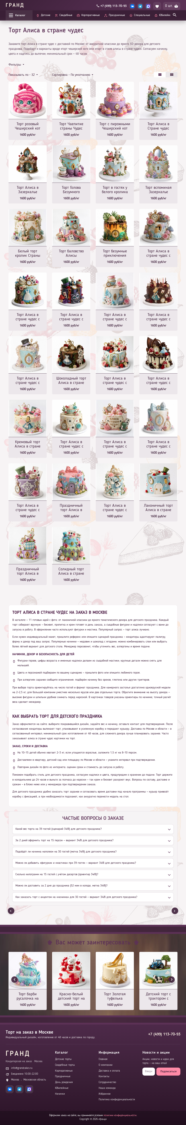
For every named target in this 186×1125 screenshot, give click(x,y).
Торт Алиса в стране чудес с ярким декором (158, 253)
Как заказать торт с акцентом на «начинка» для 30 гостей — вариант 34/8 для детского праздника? (76, 897)
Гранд (15, 5)
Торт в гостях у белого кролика (115, 190)
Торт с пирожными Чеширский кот (114, 126)
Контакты (104, 1076)
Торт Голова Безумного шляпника (71, 190)
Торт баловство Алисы (71, 253)
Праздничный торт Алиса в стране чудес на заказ (71, 508)
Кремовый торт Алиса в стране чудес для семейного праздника (28, 444)
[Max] (148, 6)
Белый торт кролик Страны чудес (27, 253)
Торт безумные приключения (115, 253)
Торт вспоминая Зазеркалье (158, 190)
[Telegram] (140, 6)
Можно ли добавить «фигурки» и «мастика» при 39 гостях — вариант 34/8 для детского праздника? (75, 863)
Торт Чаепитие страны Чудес (71, 126)
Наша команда (107, 1088)
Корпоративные (64, 1071)
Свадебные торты (65, 1065)
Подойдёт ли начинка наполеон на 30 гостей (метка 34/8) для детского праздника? (65, 851)
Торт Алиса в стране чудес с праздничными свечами (158, 317)
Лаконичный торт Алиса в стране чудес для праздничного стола (158, 508)
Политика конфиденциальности (117, 1099)
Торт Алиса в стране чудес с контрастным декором (71, 317)
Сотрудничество (107, 1082)
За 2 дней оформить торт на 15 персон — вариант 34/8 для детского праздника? (64, 840)
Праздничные (62, 1076)
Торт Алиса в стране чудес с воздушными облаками (115, 508)
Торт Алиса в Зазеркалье (28, 190)
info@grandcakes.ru (22, 1068)
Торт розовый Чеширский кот (27, 126)
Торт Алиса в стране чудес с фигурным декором (28, 317)
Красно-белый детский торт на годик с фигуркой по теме (71, 996)
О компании (105, 1065)
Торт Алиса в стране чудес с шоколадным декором (158, 380)
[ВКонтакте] (132, 6)
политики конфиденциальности (120, 1115)
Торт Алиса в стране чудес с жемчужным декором (28, 380)
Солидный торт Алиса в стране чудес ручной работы (71, 571)
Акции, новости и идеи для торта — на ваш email (158, 1061)
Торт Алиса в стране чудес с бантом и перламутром (158, 444)
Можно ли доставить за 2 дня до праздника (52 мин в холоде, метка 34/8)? (61, 885)
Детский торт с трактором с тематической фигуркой (158, 996)
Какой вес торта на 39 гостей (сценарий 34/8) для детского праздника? (58, 829)
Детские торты (63, 1059)
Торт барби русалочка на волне (28, 996)
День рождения (64, 1082)
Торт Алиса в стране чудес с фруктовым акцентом (115, 380)
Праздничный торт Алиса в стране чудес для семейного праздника (27, 571)
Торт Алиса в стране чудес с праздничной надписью (115, 444)
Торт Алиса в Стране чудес (158, 126)
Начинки (60, 1094)
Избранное (105, 1094)
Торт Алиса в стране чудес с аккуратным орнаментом (28, 508)
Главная (103, 1059)
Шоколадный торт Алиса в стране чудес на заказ (71, 380)
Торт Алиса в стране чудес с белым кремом (71, 444)
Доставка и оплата (109, 1071)
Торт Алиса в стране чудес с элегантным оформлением (115, 317)
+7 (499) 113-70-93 (164, 1034)
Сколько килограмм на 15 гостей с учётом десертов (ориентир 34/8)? (56, 874)
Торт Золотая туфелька (115, 996)
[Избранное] (157, 6)
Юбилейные (61, 1088)
